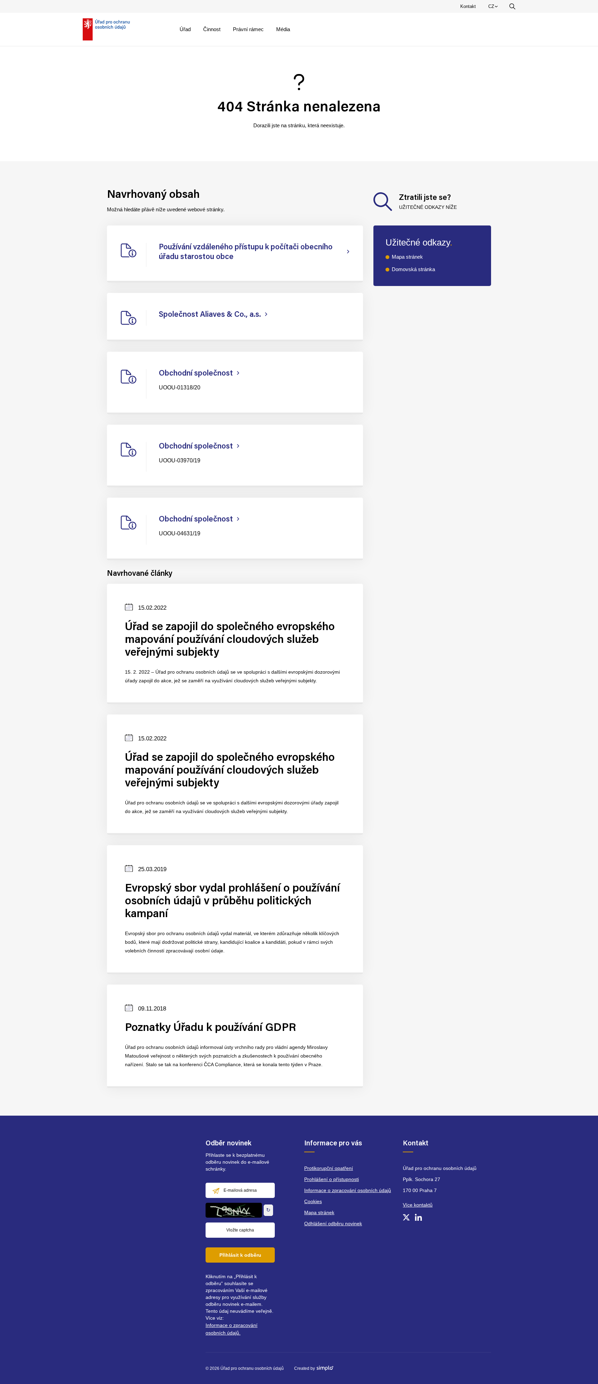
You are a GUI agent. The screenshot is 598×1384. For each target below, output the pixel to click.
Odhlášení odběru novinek (333, 1223)
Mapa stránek (407, 257)
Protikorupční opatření (328, 1168)
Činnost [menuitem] (211, 29)
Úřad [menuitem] (185, 29)
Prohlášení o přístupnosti (331, 1179)
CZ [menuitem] (494, 7)
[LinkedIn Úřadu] (418, 1217)
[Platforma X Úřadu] (406, 1217)
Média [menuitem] (283, 29)
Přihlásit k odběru (240, 1255)
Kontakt (468, 6)
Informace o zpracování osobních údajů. (231, 1329)
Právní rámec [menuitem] (248, 29)
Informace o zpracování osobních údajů (347, 1190)
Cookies (313, 1201)
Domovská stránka (413, 269)
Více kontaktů (418, 1205)
